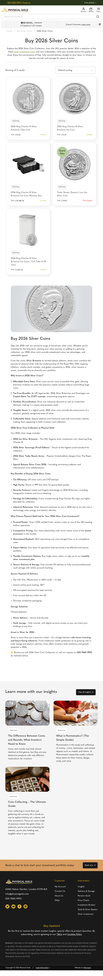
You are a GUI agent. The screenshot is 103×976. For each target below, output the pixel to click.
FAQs (57, 900)
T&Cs (59, 934)
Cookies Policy (74, 934)
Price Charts (83, 900)
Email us (26, 3)
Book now (89, 865)
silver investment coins (24, 52)
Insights (81, 887)
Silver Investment (85, 914)
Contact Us (60, 891)
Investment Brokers (86, 905)
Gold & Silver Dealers (88, 910)
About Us (59, 896)
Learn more (79, 24)
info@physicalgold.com (17, 894)
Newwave (87, 968)
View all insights (84, 692)
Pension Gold (84, 896)
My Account (60, 887)
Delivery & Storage (86, 891)
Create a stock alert (74, 179)
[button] (7, 906)
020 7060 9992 (14, 3)
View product (28, 113)
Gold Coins (13, 730)
